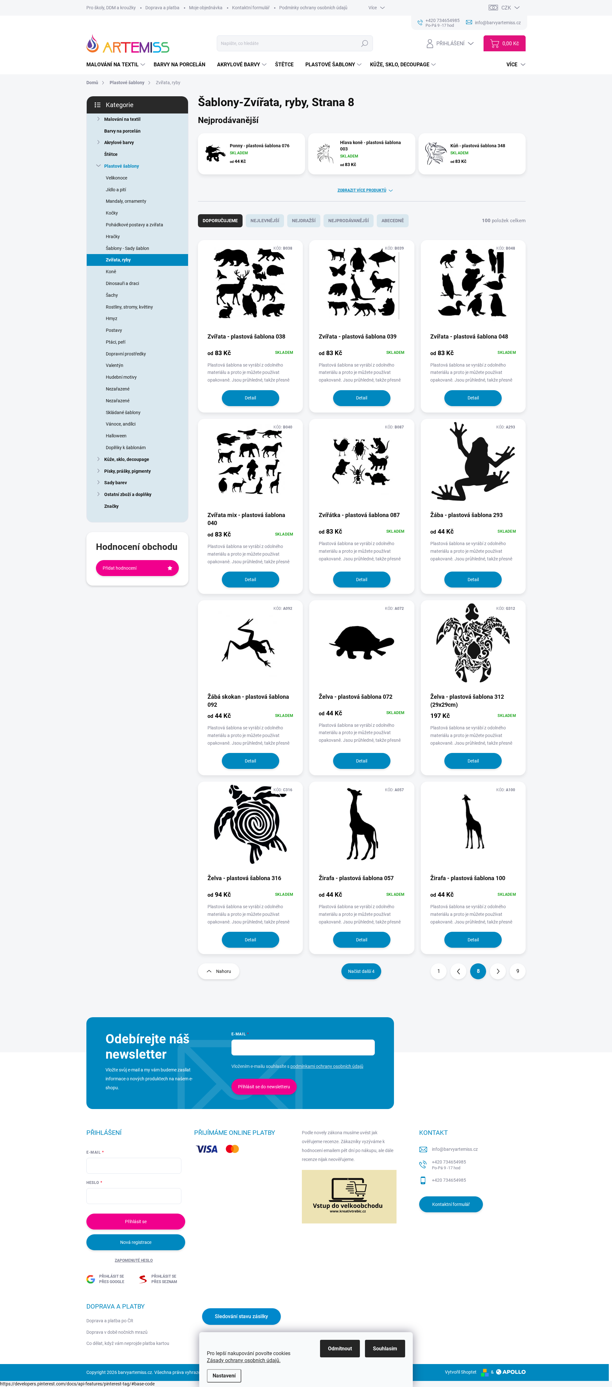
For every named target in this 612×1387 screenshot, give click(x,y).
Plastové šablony (121, 166)
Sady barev (115, 482)
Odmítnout (340, 1349)
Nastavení (224, 1376)
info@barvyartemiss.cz (455, 1149)
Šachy (112, 295)
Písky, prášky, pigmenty (127, 471)
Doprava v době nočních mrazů (117, 1332)
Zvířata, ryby (118, 259)
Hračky (113, 236)
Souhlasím (385, 1349)
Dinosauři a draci (122, 283)
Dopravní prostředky (126, 353)
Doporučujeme (220, 220)
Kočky (112, 212)
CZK (506, 8)
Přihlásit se (136, 1221)
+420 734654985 (449, 1165)
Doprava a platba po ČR (109, 1320)
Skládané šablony (123, 412)
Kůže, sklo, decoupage (126, 459)
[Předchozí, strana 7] (458, 971)
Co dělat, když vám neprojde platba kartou (127, 1343)
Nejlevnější (265, 220)
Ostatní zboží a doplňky (127, 494)
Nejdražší (304, 220)
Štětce (111, 154)
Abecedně (393, 220)
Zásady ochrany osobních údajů (243, 1360)
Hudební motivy (121, 377)
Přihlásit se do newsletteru (264, 1086)
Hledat (364, 43)
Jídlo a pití (116, 189)
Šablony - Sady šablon (127, 248)
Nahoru (223, 971)
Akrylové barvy (119, 142)
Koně (111, 271)
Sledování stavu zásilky (241, 1316)
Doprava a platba (162, 7)
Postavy (114, 330)
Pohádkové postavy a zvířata (134, 224)
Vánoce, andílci (120, 424)
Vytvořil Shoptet (461, 1372)
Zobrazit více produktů (362, 190)
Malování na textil (122, 119)
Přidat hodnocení (119, 568)
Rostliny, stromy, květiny (129, 307)
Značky (111, 506)
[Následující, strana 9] (498, 971)
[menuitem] (116, 64)
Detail (250, 397)
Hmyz (111, 318)
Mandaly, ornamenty (126, 201)
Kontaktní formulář (251, 7)
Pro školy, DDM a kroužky (111, 7)
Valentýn (114, 365)
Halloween (116, 435)
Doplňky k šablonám (126, 447)
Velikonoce (116, 177)
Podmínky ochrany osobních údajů (313, 7)
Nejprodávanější (348, 220)
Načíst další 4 (361, 971)
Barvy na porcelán (122, 131)
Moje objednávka (205, 7)
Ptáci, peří (115, 342)
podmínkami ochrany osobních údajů (326, 1066)
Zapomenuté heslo (134, 1260)
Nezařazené (117, 388)
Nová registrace (135, 1242)
